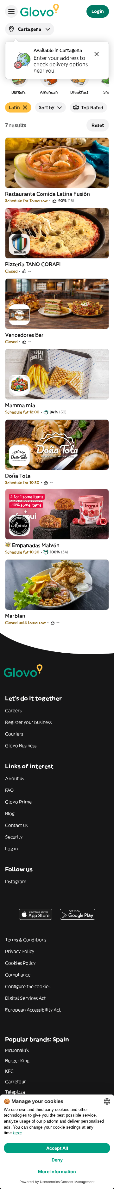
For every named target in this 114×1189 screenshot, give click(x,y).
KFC (9, 1071)
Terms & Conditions (25, 939)
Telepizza (15, 1092)
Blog (10, 813)
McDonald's (17, 1050)
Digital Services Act (25, 998)
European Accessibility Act (33, 1010)
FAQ (9, 790)
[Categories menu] (11, 11)
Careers (13, 710)
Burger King (17, 1061)
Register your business (28, 722)
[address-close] (96, 54)
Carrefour (15, 1081)
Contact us (16, 825)
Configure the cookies (27, 986)
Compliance (17, 975)
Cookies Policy (20, 963)
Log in (11, 848)
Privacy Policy (19, 951)
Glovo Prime (18, 802)
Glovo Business (20, 745)
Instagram (15, 881)
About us (14, 778)
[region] (57, 80)
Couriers (14, 734)
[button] (18, 80)
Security (13, 837)
